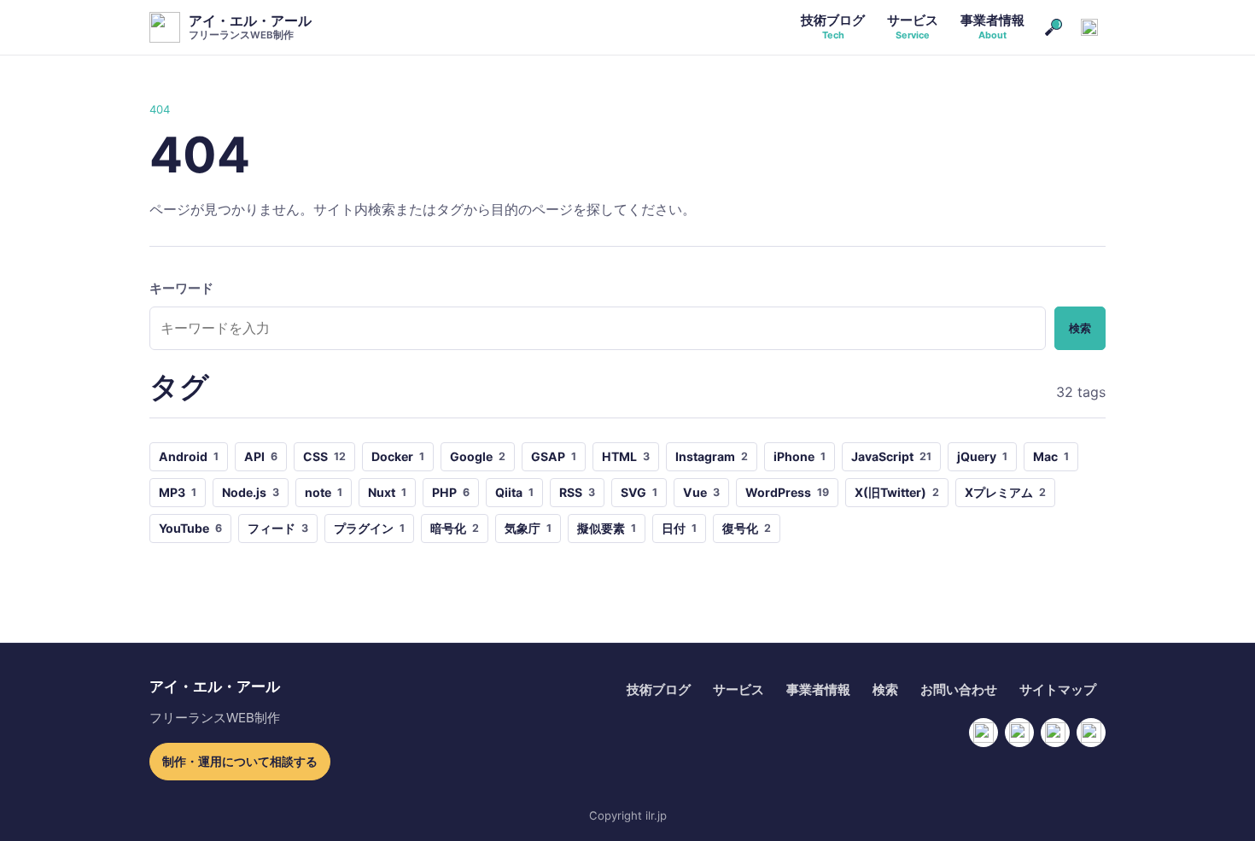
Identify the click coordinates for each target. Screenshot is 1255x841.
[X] (983, 732)
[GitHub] (1055, 732)
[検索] (1053, 27)
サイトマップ (1057, 690)
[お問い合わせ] (1089, 27)
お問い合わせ (958, 690)
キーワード (181, 288)
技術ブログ (659, 690)
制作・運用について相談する (240, 761)
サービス (738, 690)
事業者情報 (818, 690)
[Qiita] (1091, 732)
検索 (1080, 328)
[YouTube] (1019, 732)
